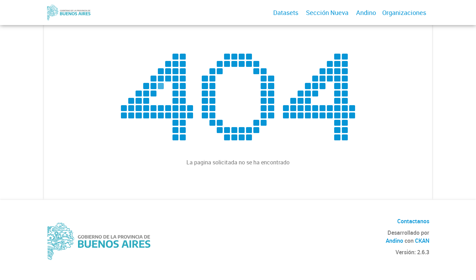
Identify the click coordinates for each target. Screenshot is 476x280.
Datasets (285, 12)
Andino (366, 12)
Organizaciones (404, 12)
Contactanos (413, 221)
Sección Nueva (327, 12)
